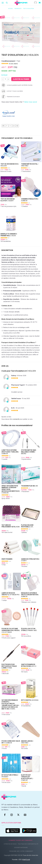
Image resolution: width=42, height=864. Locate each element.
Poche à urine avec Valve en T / (11, 742)
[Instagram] (11, 815)
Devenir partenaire (21, 847)
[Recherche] (7, 3)
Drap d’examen (7, 559)
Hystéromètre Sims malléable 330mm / (28, 451)
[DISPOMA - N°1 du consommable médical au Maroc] (21, 2)
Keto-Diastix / (29, 700)
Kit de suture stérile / (10, 776)
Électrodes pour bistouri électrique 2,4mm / (9, 666)
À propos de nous (10, 844)
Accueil (10, 8)
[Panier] (40, 3)
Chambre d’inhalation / (29, 199)
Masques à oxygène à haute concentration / (30, 594)
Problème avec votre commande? (21, 851)
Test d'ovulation (28, 8)
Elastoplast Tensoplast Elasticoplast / (27, 777)
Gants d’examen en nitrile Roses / (28, 665)
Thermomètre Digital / (29, 165)
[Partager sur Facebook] (6, 125)
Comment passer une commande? (21, 840)
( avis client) (13, 63)
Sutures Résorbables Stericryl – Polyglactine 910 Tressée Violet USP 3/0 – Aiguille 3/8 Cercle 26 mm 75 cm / (10, 704)
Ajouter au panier (21, 79)
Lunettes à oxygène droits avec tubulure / (10, 451)
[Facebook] (5, 815)
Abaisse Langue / (27, 742)
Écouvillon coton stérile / (29, 629)
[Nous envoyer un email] (25, 815)
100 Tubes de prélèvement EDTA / (11, 526)
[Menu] (2, 2)
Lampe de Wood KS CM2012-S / (11, 594)
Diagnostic (18, 8)
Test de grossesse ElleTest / (8, 199)
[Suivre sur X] (18, 815)
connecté (16, 419)
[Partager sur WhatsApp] (3, 125)
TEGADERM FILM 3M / (29, 486)
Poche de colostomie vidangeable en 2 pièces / (11, 630)
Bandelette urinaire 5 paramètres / (9, 234)
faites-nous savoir (30, 102)
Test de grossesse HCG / (10, 165)
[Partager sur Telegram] (17, 125)
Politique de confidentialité (28, 844)
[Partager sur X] (10, 125)
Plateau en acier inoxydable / (27, 526)
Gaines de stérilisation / (30, 560)
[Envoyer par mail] (13, 125)
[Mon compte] (35, 2)
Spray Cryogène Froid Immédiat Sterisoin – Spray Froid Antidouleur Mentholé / (11, 489)
